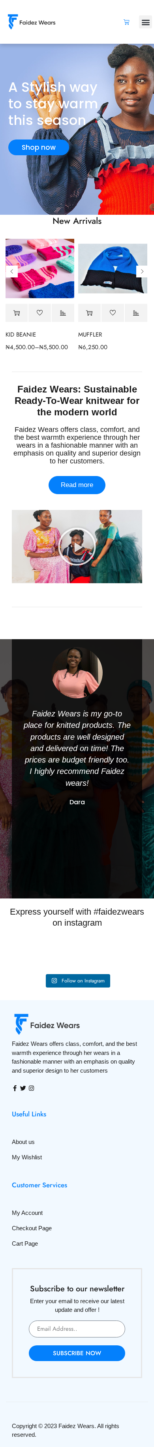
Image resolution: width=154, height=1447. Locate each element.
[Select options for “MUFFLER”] (89, 313)
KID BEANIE (21, 334)
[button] (145, 21)
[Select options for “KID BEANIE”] (17, 313)
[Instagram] (31, 1088)
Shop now (39, 147)
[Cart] (126, 22)
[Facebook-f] (15, 1088)
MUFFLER (90, 334)
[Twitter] (23, 1088)
